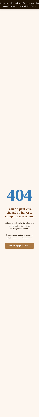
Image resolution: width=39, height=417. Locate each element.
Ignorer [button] (33, 6)
